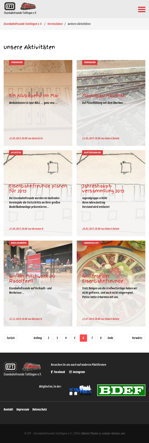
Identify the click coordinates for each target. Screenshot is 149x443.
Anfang (38, 338)
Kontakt (8, 409)
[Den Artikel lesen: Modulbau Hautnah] (111, 143)
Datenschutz (39, 409)
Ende (110, 338)
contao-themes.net (113, 433)
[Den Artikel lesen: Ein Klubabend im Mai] (38, 143)
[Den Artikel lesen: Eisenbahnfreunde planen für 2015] (38, 233)
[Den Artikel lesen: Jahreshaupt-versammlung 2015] (111, 233)
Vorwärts (137, 338)
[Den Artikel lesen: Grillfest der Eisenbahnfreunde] (111, 324)
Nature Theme (90, 433)
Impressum (22, 409)
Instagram (78, 372)
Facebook (59, 372)
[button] (141, 9)
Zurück (11, 338)
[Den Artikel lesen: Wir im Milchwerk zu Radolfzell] (38, 324)
